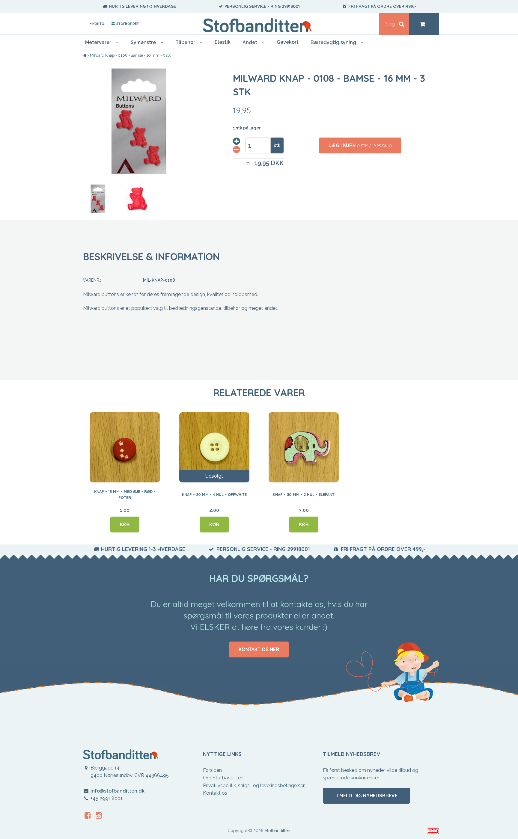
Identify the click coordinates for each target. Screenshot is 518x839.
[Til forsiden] (85, 55)
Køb (125, 524)
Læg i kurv (360, 145)
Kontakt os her (259, 649)
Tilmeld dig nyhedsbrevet (366, 796)
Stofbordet (126, 24)
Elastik (223, 42)
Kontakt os (215, 793)
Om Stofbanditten (223, 778)
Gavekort (288, 42)
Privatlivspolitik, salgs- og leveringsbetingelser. (254, 785)
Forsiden (212, 770)
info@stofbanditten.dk (117, 791)
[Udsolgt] (214, 447)
